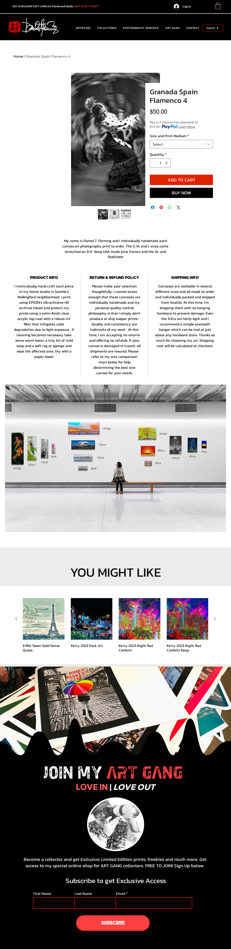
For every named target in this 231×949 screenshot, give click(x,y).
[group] (115, 625)
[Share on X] (178, 207)
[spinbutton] (160, 163)
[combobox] (181, 144)
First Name (42, 893)
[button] (218, 5)
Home (18, 56)
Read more (115, 256)
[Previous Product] (16, 618)
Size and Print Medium (169, 136)
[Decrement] (153, 163)
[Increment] (167, 163)
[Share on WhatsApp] (170, 207)
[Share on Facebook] (152, 207)
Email (120, 893)
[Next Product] (214, 618)
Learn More (186, 127)
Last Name (83, 893)
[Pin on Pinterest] (161, 207)
